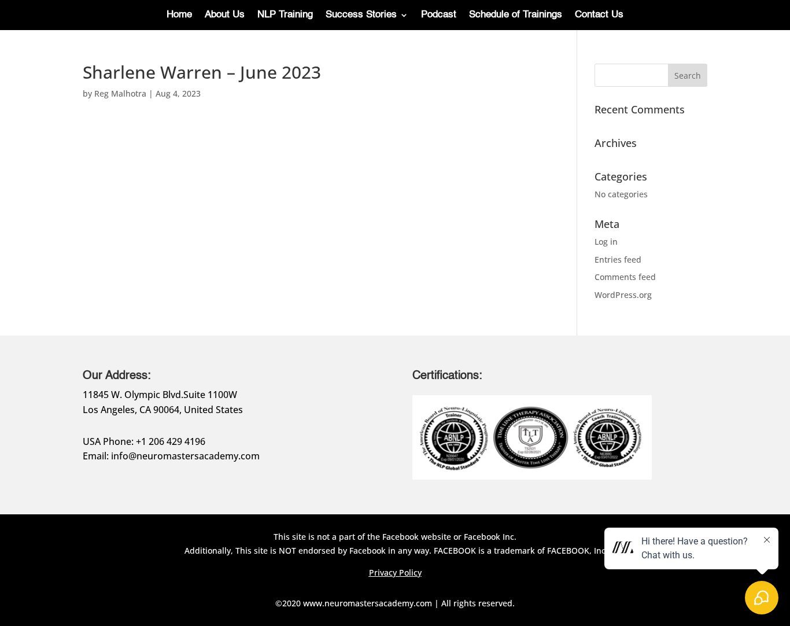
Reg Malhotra (120, 93)
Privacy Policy (395, 572)
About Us (225, 15)
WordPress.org (623, 294)
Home (179, 15)
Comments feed (625, 276)
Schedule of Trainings (515, 15)
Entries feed (618, 259)
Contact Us (599, 15)
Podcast (438, 15)
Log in (606, 241)
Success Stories (361, 15)
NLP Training (285, 15)
